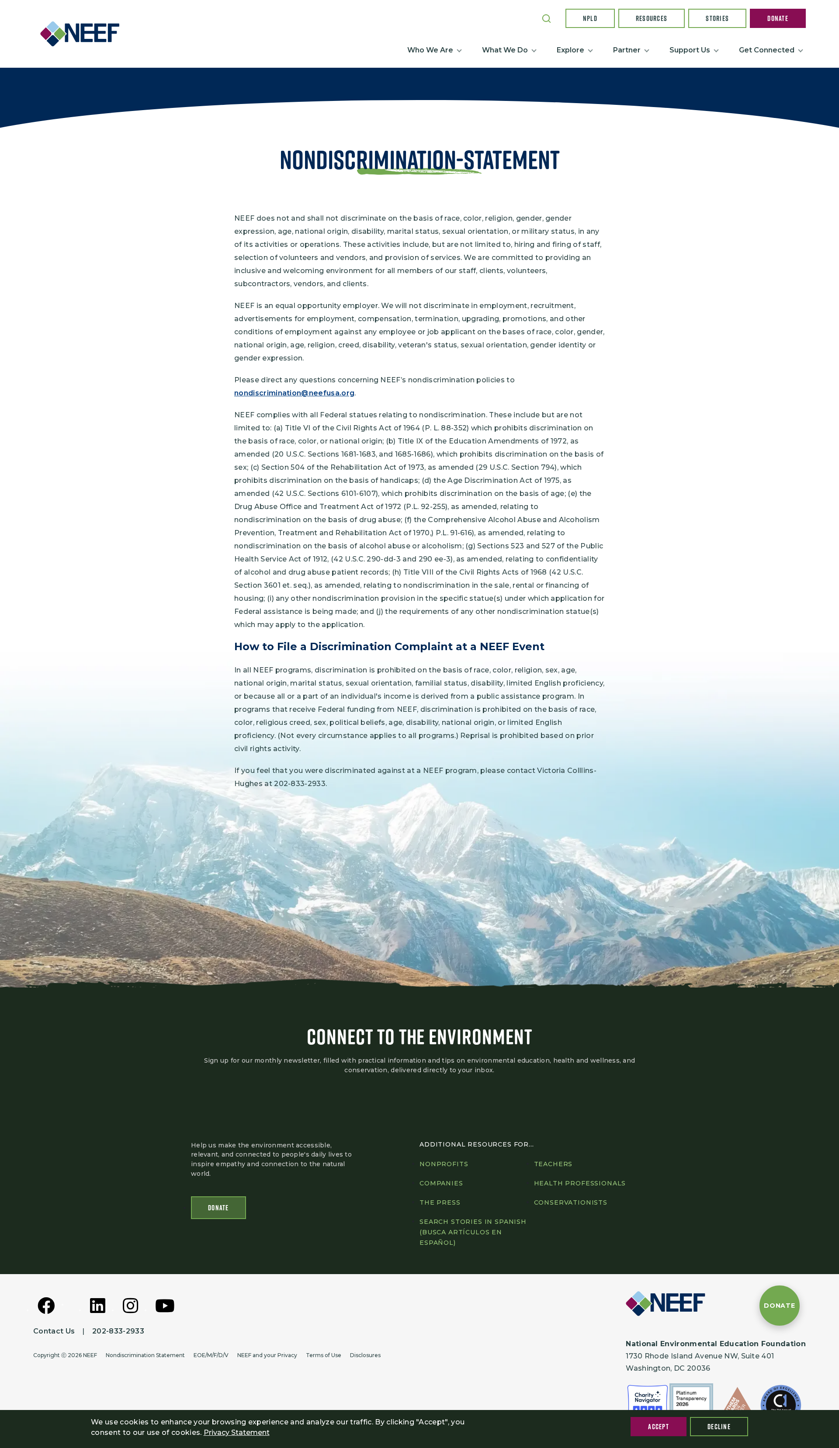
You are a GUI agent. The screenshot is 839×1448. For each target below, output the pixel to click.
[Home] (83, 33)
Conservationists (570, 1202)
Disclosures (365, 1355)
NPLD (590, 18)
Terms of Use (323, 1355)
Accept (658, 1426)
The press (440, 1202)
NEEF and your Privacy (267, 1355)
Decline (719, 1426)
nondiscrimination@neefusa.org (294, 393)
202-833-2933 (118, 1331)
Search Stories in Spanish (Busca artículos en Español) (473, 1232)
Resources (652, 18)
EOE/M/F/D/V (211, 1355)
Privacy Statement (237, 1432)
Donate (777, 18)
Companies (441, 1183)
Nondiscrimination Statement (145, 1355)
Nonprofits (444, 1164)
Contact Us (54, 1331)
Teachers (553, 1164)
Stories (717, 18)
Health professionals (580, 1183)
